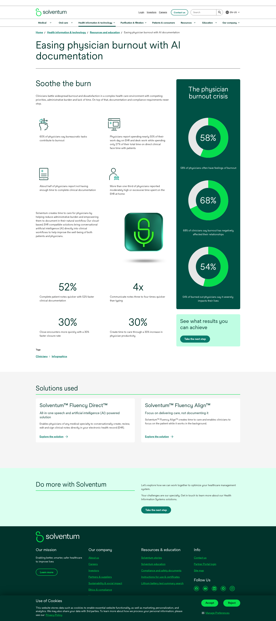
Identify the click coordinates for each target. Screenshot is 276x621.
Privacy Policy (54, 615)
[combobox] (207, 12)
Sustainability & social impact (105, 583)
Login (141, 12)
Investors (151, 12)
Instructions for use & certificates (160, 576)
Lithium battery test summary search (162, 583)
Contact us (200, 557)
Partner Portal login (205, 564)
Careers (163, 12)
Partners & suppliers (100, 576)
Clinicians (42, 356)
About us (93, 557)
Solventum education (153, 564)
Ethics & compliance (100, 589)
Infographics (59, 356)
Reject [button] (232, 602)
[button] (215, 613)
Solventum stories (151, 557)
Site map (199, 570)
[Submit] (219, 12)
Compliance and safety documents (161, 570)
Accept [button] (209, 602)
